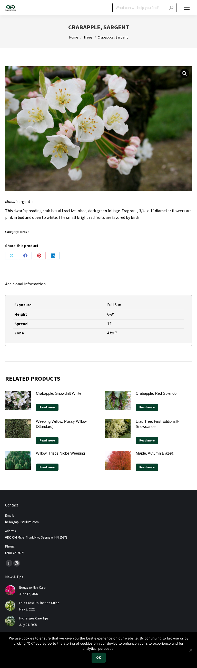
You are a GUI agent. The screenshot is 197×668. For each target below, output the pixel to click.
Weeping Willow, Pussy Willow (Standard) (61, 424)
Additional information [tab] (25, 284)
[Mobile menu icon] (187, 8)
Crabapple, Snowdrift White (58, 393)
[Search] (171, 7)
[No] (190, 650)
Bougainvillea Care (32, 587)
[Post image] (10, 590)
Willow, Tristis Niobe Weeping (60, 453)
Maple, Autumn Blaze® (155, 453)
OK (98, 657)
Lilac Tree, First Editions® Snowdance (157, 424)
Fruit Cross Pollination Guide (39, 603)
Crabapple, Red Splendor (157, 393)
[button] (184, 73)
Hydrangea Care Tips (33, 618)
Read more (47, 407)
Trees (23, 232)
